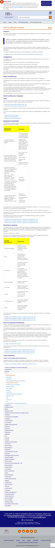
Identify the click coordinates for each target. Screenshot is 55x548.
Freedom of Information (46, 540)
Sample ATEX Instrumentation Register (12, 118)
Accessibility (35, 540)
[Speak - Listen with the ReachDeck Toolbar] (2, 2)
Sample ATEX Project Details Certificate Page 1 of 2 (15, 104)
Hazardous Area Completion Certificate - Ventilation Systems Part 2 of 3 (20, 318)
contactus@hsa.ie (39, 517)
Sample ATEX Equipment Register (11, 115)
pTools (23, 545)
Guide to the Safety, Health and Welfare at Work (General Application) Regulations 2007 (23, 54)
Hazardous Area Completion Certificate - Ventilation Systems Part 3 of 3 (20, 320)
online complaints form (15, 515)
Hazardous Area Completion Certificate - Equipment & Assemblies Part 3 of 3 (21, 222)
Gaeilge (29, 540)
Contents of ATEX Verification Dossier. (12, 343)
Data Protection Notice (9, 540)
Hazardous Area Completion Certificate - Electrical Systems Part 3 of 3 (19, 352)
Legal (23, 540)
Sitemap (18, 540)
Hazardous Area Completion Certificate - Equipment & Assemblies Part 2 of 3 (21, 220)
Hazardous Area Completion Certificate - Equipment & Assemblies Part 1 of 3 (21, 219)
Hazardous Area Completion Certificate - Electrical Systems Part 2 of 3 (19, 351)
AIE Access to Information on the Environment (28, 542)
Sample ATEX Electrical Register (11, 116)
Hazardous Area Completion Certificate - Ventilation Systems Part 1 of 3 (20, 316)
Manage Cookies (46, 4)
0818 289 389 (29, 520)
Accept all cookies (46, 2)
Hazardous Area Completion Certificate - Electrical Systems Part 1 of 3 (19, 349)
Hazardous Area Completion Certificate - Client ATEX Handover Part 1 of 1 (20, 363)
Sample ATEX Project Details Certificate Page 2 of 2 (15, 105)
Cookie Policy (16, 7)
